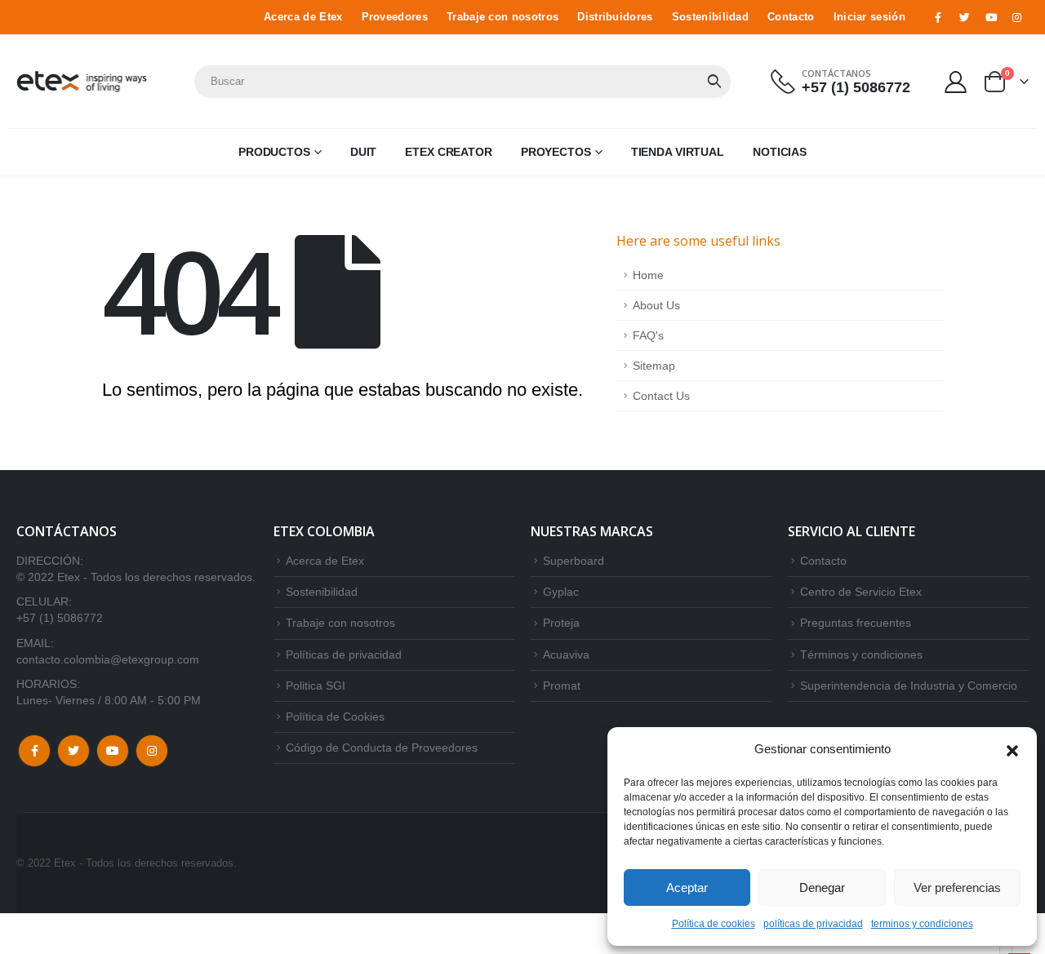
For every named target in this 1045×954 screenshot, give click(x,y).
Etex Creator (448, 151)
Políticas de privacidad (344, 654)
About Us (656, 305)
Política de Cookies (335, 716)
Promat (561, 685)
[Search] (714, 81)
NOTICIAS (780, 151)
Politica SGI (315, 685)
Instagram (152, 750)
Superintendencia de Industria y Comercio (908, 685)
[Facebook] (938, 17)
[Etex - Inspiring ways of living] (81, 81)
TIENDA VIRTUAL (677, 151)
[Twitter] (964, 17)
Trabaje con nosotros (502, 17)
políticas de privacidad (813, 924)
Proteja (561, 622)
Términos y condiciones (861, 654)
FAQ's (648, 335)
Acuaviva (566, 654)
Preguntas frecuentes (855, 622)
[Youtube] (991, 17)
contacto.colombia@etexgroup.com (107, 659)
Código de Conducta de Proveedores (382, 747)
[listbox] (1005, 949)
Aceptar (687, 887)
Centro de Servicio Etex (861, 591)
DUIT (363, 151)
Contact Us (661, 395)
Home (648, 275)
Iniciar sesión (869, 17)
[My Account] (956, 81)
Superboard (573, 560)
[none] (1005, 949)
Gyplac (561, 591)
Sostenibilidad (710, 17)
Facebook (34, 750)
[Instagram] (1017, 17)
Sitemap (654, 365)
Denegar (822, 887)
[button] (1012, 749)
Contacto (791, 17)
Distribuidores (614, 17)
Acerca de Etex (303, 17)
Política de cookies (713, 924)
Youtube (112, 750)
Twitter (73, 750)
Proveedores (395, 17)
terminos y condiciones (922, 924)
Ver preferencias (957, 887)
